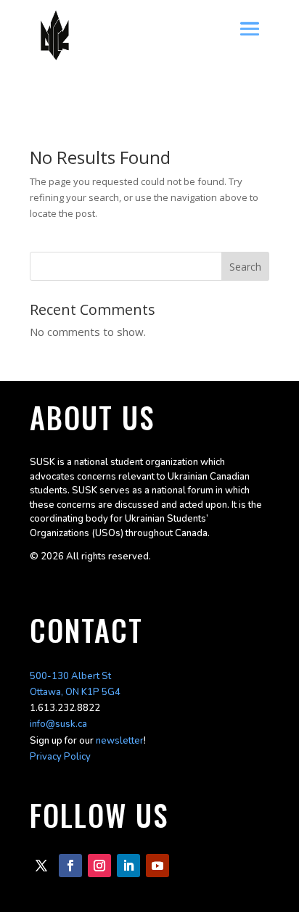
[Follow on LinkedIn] (128, 865)
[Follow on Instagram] (99, 865)
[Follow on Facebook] (70, 865)
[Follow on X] (41, 865)
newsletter (120, 740)
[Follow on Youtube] (157, 865)
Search (245, 267)
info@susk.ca (58, 724)
